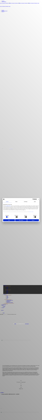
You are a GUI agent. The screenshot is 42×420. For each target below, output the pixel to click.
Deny (9, 220)
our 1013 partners (8, 205)
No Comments (27, 323)
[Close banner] (38, 199)
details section (31, 211)
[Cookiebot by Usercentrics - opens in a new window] (33, 199)
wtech (15, 323)
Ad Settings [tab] (25, 201)
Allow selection (21, 220)
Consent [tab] (7, 201)
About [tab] (35, 201)
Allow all (33, 220)
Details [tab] (16, 201)
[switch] (16, 217)
